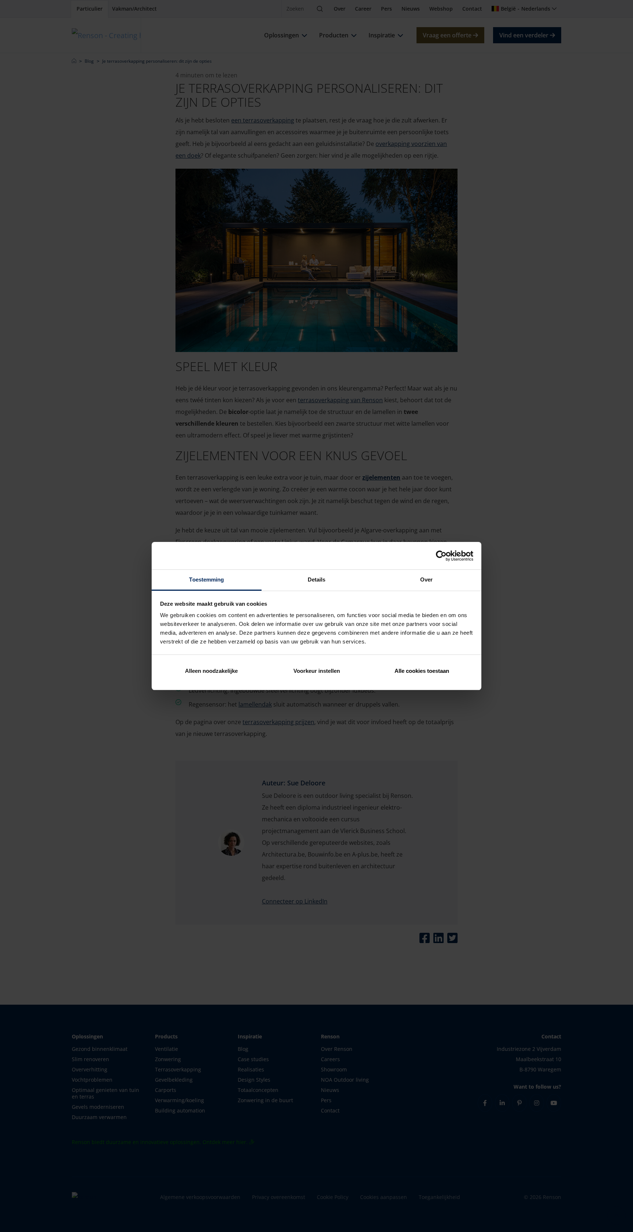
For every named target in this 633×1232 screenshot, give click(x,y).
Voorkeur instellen (316, 671)
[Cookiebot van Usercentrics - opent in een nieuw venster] (441, 555)
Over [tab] (426, 579)
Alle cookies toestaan (422, 671)
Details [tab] (317, 579)
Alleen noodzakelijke (211, 671)
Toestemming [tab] (206, 579)
